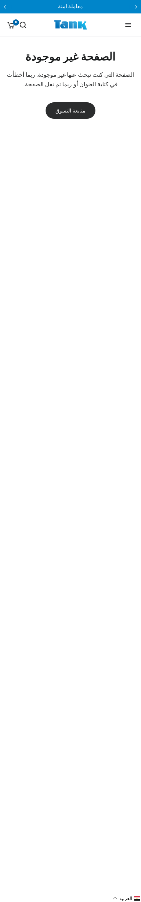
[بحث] (23, 24)
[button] (126, 898)
